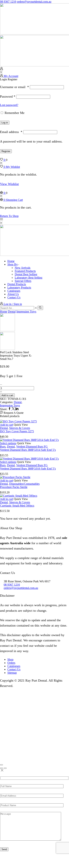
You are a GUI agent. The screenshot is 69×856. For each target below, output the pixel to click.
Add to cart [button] (6, 424)
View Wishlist (9, 184)
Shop (10, 659)
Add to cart (7, 395)
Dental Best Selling (26, 274)
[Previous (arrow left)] (1, 768)
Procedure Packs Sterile (13, 487)
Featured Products (25, 271)
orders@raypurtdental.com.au (34, 1)
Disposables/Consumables (24, 483)
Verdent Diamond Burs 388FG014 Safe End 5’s (28, 449)
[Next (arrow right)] (5, 768)
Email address (11, 132)
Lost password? (9, 105)
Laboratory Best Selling (28, 277)
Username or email (14, 87)
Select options (8, 443)
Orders (11, 662)
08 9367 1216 (8, 1)
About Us (13, 294)
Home (11, 261)
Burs (3, 446)
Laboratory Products (19, 287)
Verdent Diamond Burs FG (32, 446)
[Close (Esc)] (1, 764)
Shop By (12, 264)
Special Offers (23, 280)
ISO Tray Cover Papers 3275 (17, 431)
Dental (12, 311)
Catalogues (13, 290)
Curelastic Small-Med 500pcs (17, 505)
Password (7, 96)
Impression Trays (26, 311)
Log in (4, 122)
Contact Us (13, 297)
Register (5, 151)
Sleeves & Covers (19, 428)
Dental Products (16, 284)
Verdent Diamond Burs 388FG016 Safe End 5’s (28, 468)
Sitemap (12, 672)
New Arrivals (22, 267)
